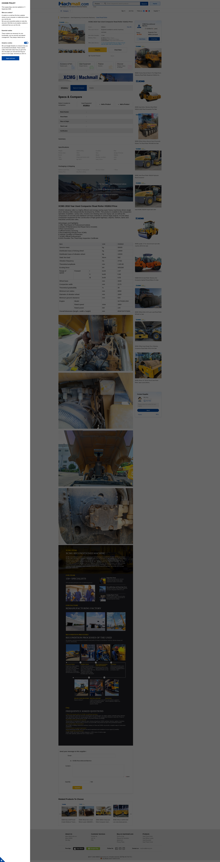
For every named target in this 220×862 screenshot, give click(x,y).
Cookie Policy (8, 7)
